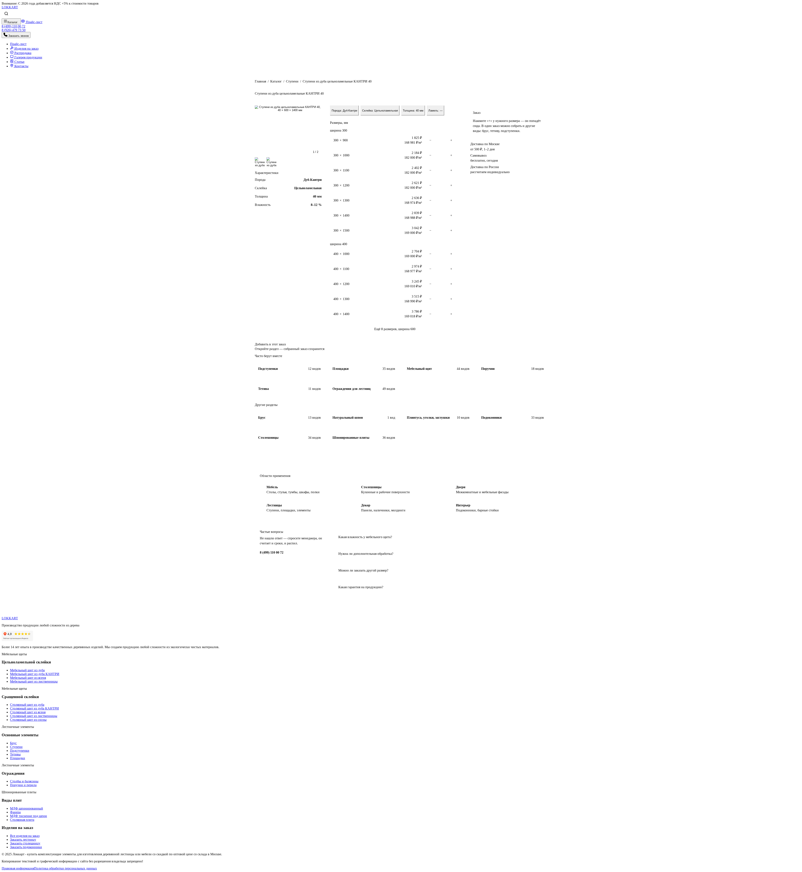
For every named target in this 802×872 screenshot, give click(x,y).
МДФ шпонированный (26, 808)
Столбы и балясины (24, 781)
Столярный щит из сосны (28, 719)
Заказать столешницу (25, 843)
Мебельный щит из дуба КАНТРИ (34, 674)
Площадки (17, 758)
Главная (260, 81)
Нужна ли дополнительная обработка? (365, 553)
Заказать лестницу (23, 839)
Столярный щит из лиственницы (33, 716)
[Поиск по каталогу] (6, 13)
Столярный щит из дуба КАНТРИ (34, 708)
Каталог (276, 81)
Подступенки (19, 750)
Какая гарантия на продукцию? (360, 587)
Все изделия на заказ (24, 836)
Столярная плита (22, 819)
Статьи (19, 61)
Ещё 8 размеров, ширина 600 (394, 329)
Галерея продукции (28, 57)
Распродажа (22, 53)
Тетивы (15, 754)
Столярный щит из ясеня (28, 712)
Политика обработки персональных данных (65, 868)
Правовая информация (18, 868)
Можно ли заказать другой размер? (363, 570)
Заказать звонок (18, 35)
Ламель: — (435, 110)
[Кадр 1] (260, 162)
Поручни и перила (23, 785)
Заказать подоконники (26, 847)
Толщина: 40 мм (413, 110)
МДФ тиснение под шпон (28, 816)
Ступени (292, 81)
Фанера (15, 812)
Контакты (21, 66)
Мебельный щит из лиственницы (34, 681)
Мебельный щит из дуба (27, 670)
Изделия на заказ (26, 48)
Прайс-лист (33, 22)
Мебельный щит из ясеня (28, 677)
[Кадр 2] (271, 162)
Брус (13, 743)
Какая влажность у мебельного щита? (365, 537)
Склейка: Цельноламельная (380, 110)
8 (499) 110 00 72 (271, 552)
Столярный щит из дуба (27, 704)
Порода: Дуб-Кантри (344, 110)
